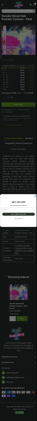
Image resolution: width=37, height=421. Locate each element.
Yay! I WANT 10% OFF (18, 214)
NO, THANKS (18, 218)
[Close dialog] (35, 196)
